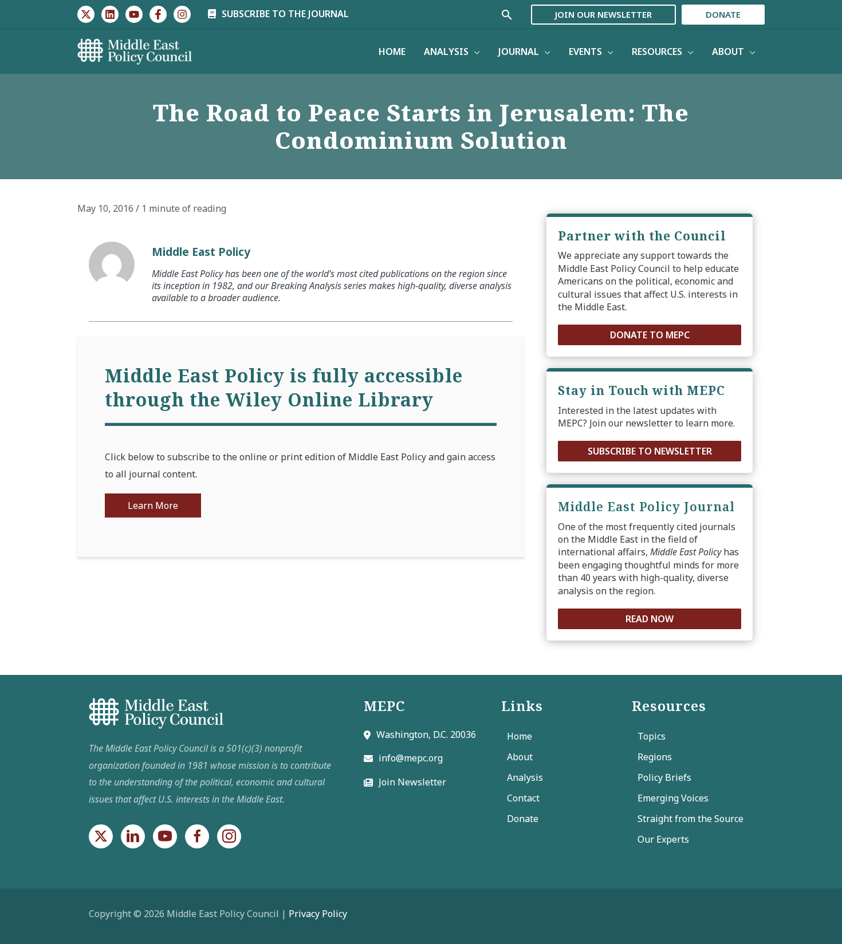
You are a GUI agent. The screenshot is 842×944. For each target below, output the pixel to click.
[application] (474, 51)
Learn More (153, 505)
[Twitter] (86, 14)
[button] (649, 335)
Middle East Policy (201, 251)
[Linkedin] (110, 14)
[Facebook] (158, 14)
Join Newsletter (412, 782)
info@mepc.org (411, 758)
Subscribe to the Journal (284, 13)
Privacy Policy (318, 913)
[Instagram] (182, 14)
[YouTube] (134, 14)
